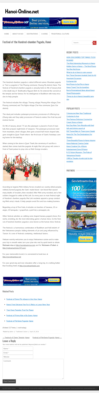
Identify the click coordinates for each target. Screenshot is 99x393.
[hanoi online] (22, 16)
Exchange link (72, 81)
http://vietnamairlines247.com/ (14, 248)
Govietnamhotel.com (76, 388)
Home (6, 34)
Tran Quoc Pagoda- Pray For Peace (20, 310)
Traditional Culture (60, 34)
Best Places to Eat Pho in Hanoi (78, 84)
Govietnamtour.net (89, 388)
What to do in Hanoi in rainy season (79, 72)
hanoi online (12, 388)
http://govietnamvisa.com (25, 245)
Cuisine (44, 34)
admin (11, 332)
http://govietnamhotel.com (29, 266)
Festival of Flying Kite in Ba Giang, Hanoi (22, 315)
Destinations (32, 34)
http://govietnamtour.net (12, 257)
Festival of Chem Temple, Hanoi (16, 337)
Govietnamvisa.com (64, 388)
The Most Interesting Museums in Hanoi (81, 63)
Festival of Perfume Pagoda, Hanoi (19, 321)
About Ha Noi (17, 34)
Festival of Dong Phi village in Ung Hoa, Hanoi (24, 299)
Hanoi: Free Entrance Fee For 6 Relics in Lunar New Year (28, 304)
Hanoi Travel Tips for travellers (78, 87)
